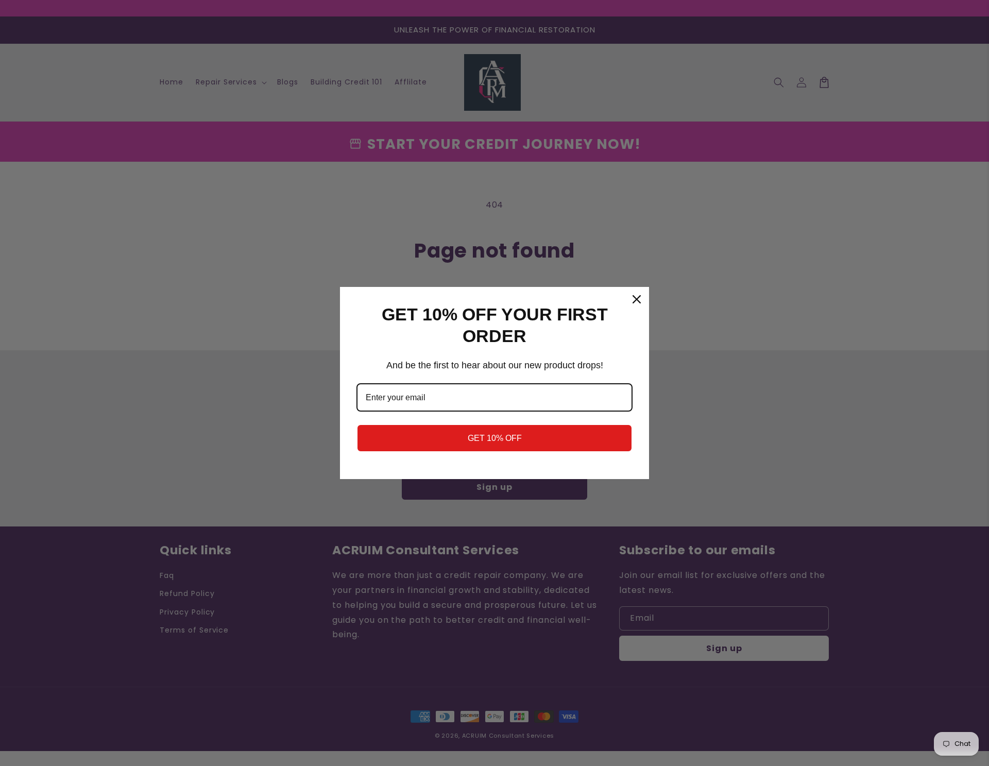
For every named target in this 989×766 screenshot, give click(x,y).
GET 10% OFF (495, 438)
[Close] (636, 299)
